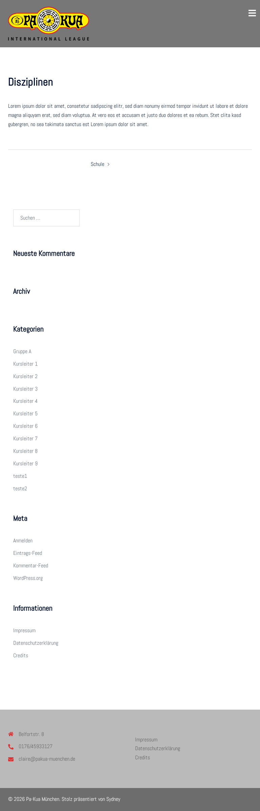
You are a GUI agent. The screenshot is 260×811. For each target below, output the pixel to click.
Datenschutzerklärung (35, 642)
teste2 (20, 488)
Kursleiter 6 (25, 425)
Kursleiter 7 (25, 438)
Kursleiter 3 (25, 388)
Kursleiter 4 (25, 400)
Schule (97, 164)
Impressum (24, 630)
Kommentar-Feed (30, 565)
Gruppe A (22, 351)
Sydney (113, 799)
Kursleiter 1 (25, 363)
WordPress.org (28, 578)
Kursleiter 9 (25, 463)
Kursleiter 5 (25, 413)
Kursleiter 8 (25, 450)
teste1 (20, 476)
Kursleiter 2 (25, 376)
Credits (20, 655)
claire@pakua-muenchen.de (47, 758)
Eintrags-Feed (27, 553)
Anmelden (22, 540)
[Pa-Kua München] (48, 23)
